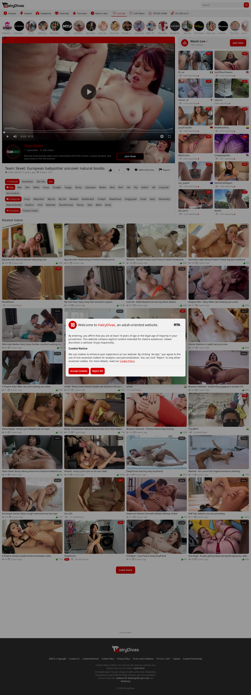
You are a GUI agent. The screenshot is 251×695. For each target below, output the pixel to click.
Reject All (97, 370)
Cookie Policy (127, 361)
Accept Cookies (78, 370)
